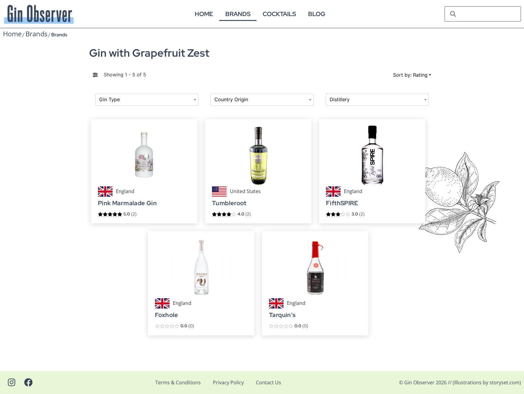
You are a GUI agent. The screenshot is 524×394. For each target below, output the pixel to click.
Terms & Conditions (178, 382)
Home (204, 14)
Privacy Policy (228, 382)
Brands (237, 14)
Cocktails (279, 14)
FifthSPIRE (342, 203)
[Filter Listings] (95, 74)
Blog (316, 14)
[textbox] (147, 99)
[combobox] (146, 100)
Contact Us (268, 382)
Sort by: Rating (410, 75)
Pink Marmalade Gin (127, 203)
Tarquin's (282, 315)
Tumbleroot (229, 203)
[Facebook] (28, 382)
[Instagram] (11, 382)
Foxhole (166, 315)
